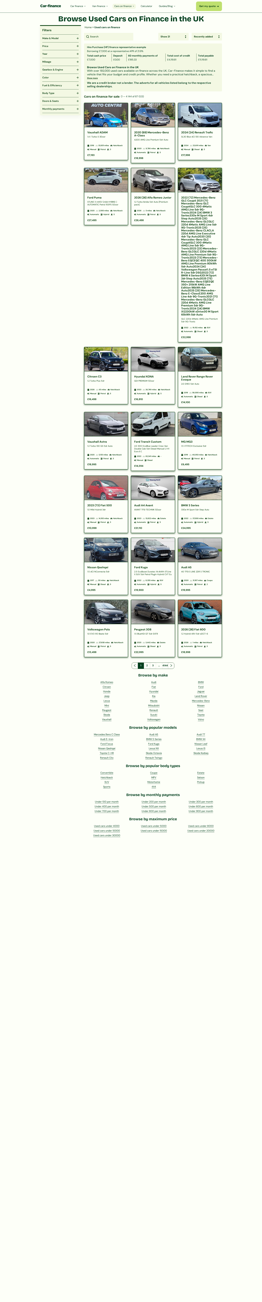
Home (88, 27)
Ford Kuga (153, 743)
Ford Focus (107, 743)
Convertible (106, 772)
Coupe (153, 772)
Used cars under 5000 (153, 826)
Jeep (106, 696)
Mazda (153, 700)
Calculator (146, 6)
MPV (153, 777)
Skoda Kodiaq (200, 753)
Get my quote (209, 6)
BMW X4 (200, 739)
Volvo (201, 719)
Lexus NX (154, 748)
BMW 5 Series (153, 739)
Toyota (201, 714)
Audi (153, 682)
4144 (165, 665)
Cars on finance (123, 6)
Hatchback (107, 777)
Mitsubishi (154, 705)
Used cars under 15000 (154, 830)
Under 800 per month (154, 811)
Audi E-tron (106, 739)
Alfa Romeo (106, 682)
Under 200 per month (154, 801)
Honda (106, 691)
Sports (106, 786)
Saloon (201, 777)
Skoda (106, 714)
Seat (200, 710)
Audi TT (201, 734)
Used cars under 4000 (106, 826)
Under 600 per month (201, 806)
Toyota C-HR (107, 753)
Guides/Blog (166, 6)
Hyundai (153, 691)
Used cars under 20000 (200, 830)
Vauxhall (106, 719)
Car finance (76, 6)
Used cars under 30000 (106, 835)
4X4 (154, 786)
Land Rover (201, 696)
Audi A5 (153, 734)
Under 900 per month (201, 811)
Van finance (98, 6)
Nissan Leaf (201, 743)
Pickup (201, 782)
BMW (201, 682)
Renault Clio (106, 757)
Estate (200, 772)
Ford (200, 686)
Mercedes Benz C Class (107, 734)
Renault (153, 710)
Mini (106, 705)
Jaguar (201, 691)
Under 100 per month (107, 801)
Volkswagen (153, 719)
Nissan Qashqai (106, 748)
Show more (92, 78)
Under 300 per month (201, 801)
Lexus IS (200, 748)
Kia (153, 696)
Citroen (107, 686)
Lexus (107, 700)
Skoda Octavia (154, 753)
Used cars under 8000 (201, 826)
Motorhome (153, 782)
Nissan (201, 705)
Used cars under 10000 (107, 830)
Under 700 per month (107, 811)
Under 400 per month (107, 806)
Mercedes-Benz (201, 700)
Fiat (154, 686)
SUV (106, 782)
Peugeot (106, 710)
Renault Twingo (153, 757)
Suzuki (153, 714)
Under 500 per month (154, 806)
